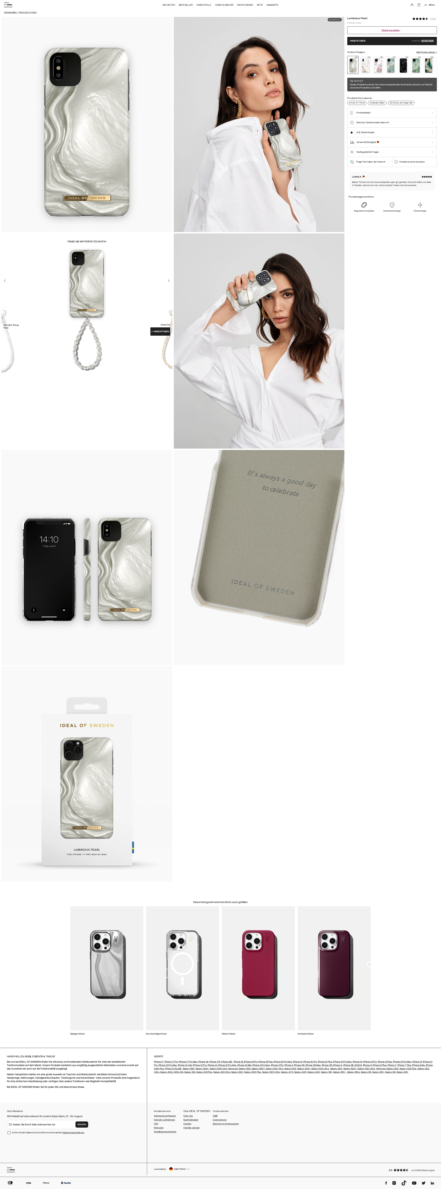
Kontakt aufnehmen (164, 1120)
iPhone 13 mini (185, 1065)
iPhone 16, (239, 1062)
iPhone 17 (158, 1062)
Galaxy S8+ (402, 1072)
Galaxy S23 (336, 1068)
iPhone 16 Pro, (251, 1062)
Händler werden (191, 1128)
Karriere (187, 1124)
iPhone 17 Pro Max (188, 1062)
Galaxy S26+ (202, 1068)
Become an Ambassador (226, 1124)
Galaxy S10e (353, 1072)
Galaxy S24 (290, 1068)
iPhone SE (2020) (352, 1065)
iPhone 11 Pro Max (261, 1065)
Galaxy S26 (188, 1068)
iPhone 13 (417, 1062)
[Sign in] (412, 4)
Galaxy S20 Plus (252, 1072)
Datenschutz (220, 1120)
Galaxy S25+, (258, 1068)
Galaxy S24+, (304, 1068)
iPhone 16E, (227, 1062)
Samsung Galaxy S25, (239, 1068)
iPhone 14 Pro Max (402, 1062)
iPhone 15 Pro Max (342, 1062)
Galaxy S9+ (378, 1072)
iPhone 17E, (215, 1062)
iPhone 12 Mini (244, 1065)
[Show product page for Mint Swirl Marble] (416, 65)
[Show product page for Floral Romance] (378, 65)
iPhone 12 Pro (200, 1065)
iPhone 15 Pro (310, 1062)
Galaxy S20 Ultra (271, 1072)
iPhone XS (299, 1065)
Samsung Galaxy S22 (387, 1068)
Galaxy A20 (313, 1072)
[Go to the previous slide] (4, 281)
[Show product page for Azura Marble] (390, 65)
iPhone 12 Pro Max (227, 1065)
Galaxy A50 (300, 1072)
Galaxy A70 (287, 1072)
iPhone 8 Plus (380, 1065)
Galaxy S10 (326, 1072)
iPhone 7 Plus (404, 1065)
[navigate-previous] (369, 964)
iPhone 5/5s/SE (173, 1068)
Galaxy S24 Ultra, (320, 1068)
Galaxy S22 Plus (408, 1068)
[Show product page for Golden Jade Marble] (428, 65)
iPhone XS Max (313, 1065)
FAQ (156, 1124)
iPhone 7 (392, 1065)
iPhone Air (203, 1062)
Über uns (188, 1116)
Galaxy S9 (366, 1072)
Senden (82, 1124)
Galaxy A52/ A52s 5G (171, 1072)
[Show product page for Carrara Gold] (365, 65)
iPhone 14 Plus (385, 1062)
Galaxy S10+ (339, 1072)
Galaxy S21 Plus (204, 1072)
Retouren (158, 1128)
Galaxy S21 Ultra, (221, 1072)
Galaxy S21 (189, 1072)
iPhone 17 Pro (171, 1062)
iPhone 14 (357, 1062)
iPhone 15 (297, 1062)
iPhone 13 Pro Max (167, 1065)
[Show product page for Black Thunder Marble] (403, 65)
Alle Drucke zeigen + (426, 52)
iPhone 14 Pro (370, 1062)
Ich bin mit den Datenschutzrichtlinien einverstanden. (48, 1132)
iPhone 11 (289, 1065)
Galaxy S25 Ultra (274, 1068)
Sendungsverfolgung (165, 1116)
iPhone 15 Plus (325, 1062)
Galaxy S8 (390, 1072)
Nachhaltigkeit (190, 1120)
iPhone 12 (212, 1065)
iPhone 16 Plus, (265, 1062)
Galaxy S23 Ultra (366, 1068)
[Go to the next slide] (168, 281)
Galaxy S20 (237, 1072)
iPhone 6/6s (418, 1065)
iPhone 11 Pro (277, 1065)
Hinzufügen (160, 331)
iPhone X (337, 1065)
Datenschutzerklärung (73, 1132)
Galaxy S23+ (349, 1068)
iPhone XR (327, 1065)
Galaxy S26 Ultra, (219, 1068)
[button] (412, 1170)
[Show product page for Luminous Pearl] (352, 65)
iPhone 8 (367, 1065)
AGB (215, 1116)
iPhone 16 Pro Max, (283, 1062)
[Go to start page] (8, 5)
